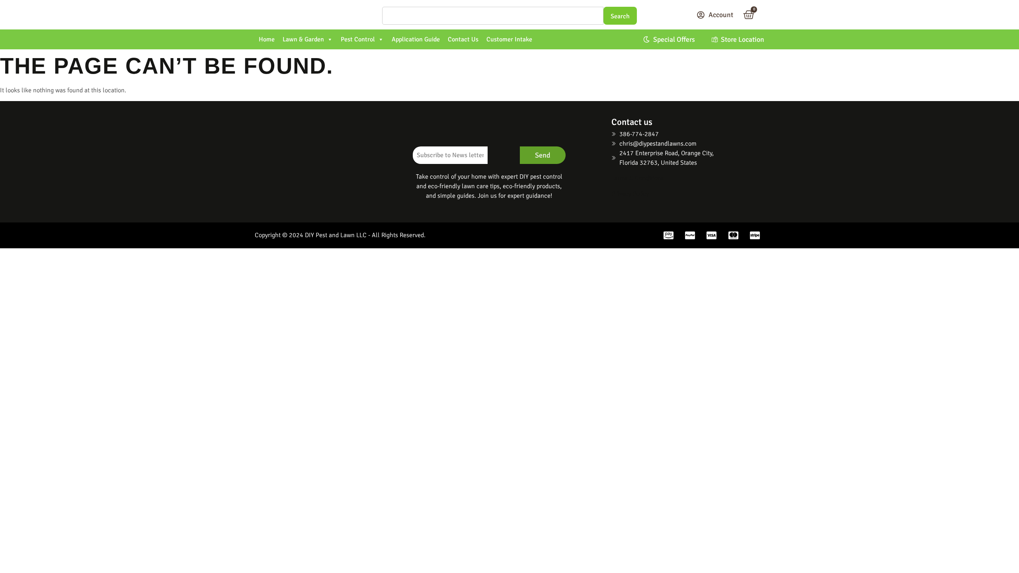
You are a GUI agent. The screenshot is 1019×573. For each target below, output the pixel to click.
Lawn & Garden (303, 39)
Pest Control (358, 39)
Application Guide (416, 39)
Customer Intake (509, 39)
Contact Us (463, 39)
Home (267, 39)
